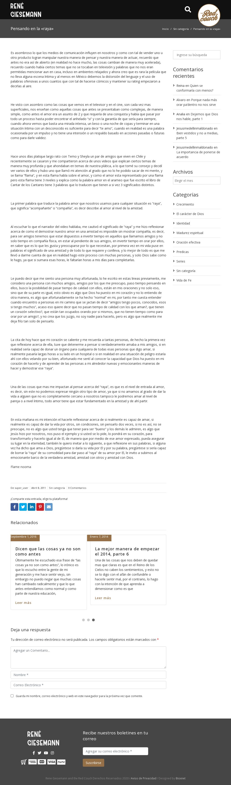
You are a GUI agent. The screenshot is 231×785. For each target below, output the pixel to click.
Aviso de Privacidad (143, 778)
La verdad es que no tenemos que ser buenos (161, 551)
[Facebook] (34, 753)
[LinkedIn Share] (31, 507)
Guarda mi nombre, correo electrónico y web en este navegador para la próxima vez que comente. (79, 696)
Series (180, 261)
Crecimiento (185, 204)
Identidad (183, 223)
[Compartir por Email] (49, 507)
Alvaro (181, 100)
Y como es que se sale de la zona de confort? (79, 551)
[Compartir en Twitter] (23, 507)
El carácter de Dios (190, 214)
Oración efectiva (188, 242)
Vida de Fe (184, 280)
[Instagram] (52, 753)
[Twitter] (39, 753)
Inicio (165, 29)
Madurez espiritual (189, 233)
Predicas (182, 252)
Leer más (57, 603)
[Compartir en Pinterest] (40, 507)
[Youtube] (46, 753)
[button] (83, 620)
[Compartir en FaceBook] (14, 507)
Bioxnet (180, 778)
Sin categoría (181, 29)
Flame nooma (21, 467)
